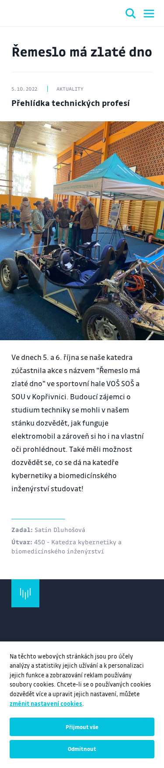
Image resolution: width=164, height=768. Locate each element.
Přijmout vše (82, 726)
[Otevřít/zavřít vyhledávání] (131, 14)
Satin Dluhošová (60, 529)
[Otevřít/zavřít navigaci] (149, 13)
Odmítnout (82, 748)
